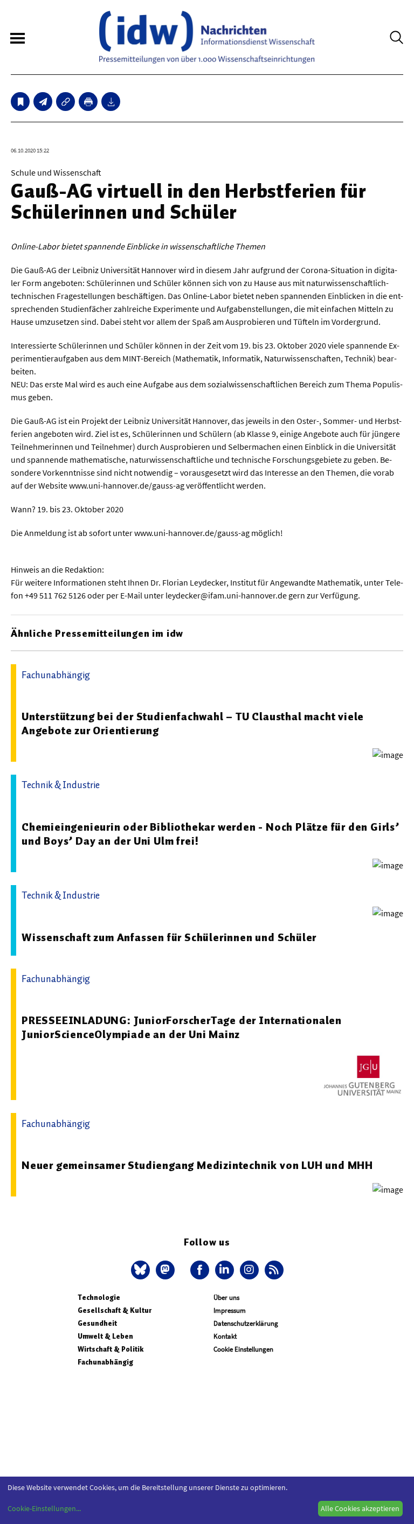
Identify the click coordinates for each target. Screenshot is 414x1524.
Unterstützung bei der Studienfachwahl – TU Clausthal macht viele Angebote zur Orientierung (193, 723)
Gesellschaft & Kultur (114, 1310)
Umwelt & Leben (105, 1336)
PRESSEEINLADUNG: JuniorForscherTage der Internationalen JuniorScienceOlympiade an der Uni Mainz (182, 1027)
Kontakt (225, 1336)
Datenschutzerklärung (245, 1323)
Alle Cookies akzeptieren (360, 1508)
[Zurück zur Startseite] (207, 37)
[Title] (65, 101)
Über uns (226, 1297)
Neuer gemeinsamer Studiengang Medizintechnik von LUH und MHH (197, 1165)
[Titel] (20, 101)
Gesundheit (97, 1323)
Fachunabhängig (105, 1362)
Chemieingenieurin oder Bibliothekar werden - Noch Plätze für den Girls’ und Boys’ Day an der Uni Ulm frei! (210, 834)
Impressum (229, 1310)
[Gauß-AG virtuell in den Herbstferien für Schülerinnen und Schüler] (42, 101)
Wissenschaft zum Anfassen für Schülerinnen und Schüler (169, 937)
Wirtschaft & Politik (110, 1349)
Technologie (99, 1297)
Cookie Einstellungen (243, 1349)
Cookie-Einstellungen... (44, 1508)
